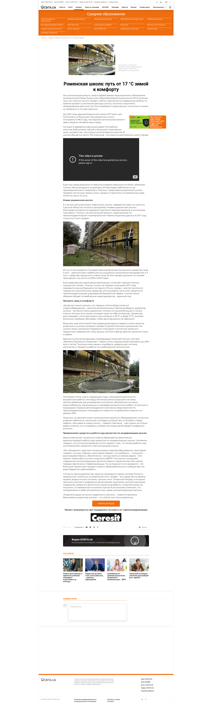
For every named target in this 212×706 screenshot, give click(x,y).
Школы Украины (73, 29)
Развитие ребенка (100, 2)
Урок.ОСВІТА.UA (46, 2)
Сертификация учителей (103, 19)
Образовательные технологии (131, 19)
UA (170, 2)
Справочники (113, 2)
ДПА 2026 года (73, 25)
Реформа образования (76, 19)
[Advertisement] (106, 650)
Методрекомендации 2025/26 (52, 25)
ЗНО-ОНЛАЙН (59, 2)
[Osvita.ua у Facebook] (146, 699)
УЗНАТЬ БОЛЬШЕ (106, 503)
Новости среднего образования (48, 20)
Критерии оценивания (49, 33)
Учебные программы (155, 19)
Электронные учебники (103, 25)
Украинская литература (129, 29)
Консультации (152, 29)
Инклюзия (124, 25)
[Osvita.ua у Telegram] (142, 699)
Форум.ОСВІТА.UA (85, 2)
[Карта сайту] (161, 2)
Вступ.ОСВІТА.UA (71, 2)
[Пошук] (157, 2)
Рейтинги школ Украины (156, 25)
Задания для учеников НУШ (51, 29)
